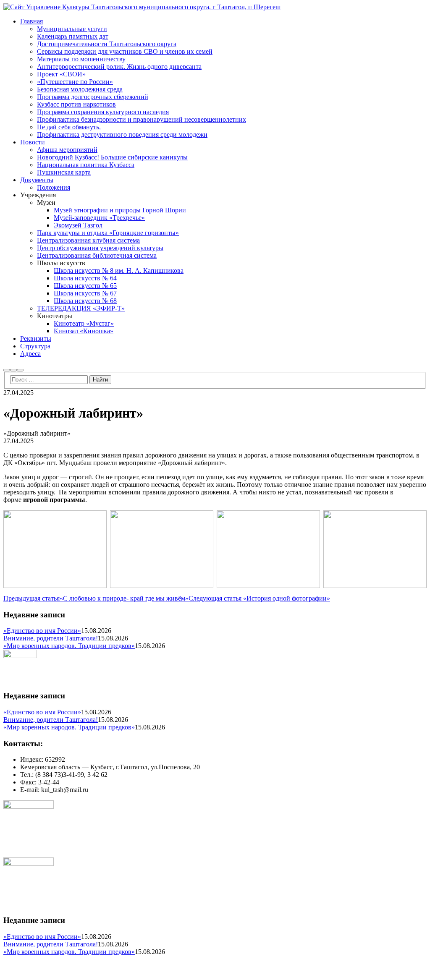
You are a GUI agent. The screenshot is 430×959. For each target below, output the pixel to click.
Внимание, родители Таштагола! (50, 638)
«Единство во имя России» (42, 630)
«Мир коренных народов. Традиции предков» (69, 645)
